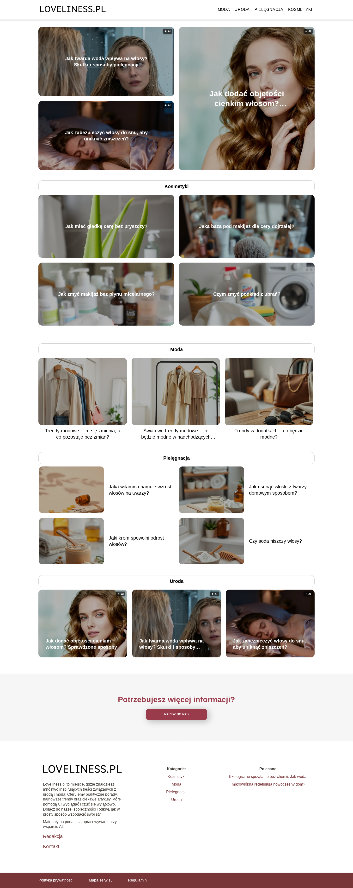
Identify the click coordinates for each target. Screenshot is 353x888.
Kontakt (51, 846)
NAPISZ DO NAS (176, 714)
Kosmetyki (300, 9)
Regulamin (137, 880)
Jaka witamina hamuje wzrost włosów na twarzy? (140, 490)
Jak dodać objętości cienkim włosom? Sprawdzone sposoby (247, 98)
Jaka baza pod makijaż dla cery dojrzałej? (246, 226)
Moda (224, 9)
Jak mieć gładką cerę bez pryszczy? (106, 226)
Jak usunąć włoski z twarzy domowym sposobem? (278, 490)
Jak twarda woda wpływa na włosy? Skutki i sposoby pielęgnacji (106, 61)
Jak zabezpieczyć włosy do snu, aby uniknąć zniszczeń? (106, 135)
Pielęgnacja (269, 9)
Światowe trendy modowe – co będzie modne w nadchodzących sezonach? (176, 434)
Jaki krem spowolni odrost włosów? (136, 541)
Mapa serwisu (101, 880)
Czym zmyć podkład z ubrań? (246, 294)
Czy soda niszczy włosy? (275, 541)
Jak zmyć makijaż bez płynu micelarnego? (106, 294)
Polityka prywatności (55, 880)
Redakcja (53, 836)
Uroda (242, 9)
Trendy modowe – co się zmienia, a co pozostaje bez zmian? (82, 434)
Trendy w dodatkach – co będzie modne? (269, 434)
